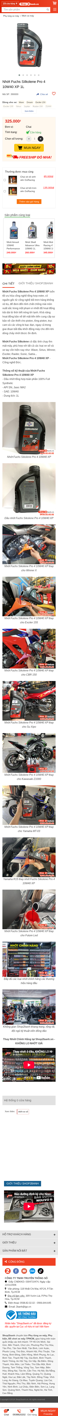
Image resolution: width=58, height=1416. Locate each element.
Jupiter (27, 106)
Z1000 (48, 106)
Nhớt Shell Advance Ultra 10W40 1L (32, 245)
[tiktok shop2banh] (41, 1270)
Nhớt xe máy (28, 16)
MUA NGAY (32, 147)
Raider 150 (38, 106)
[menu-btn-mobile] (54, 9)
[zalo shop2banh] (32, 1270)
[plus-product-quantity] (40, 139)
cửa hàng (9, 3)
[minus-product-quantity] (29, 139)
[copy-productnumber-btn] (42, 94)
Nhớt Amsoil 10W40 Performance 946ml (13, 245)
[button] (19, 75)
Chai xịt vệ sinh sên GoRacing (28, 178)
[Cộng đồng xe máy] (8, 1270)
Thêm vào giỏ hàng (29, 201)
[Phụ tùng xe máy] (29, 4)
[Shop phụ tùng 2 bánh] (16, 1270)
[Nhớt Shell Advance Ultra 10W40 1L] (32, 230)
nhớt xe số (23, 1112)
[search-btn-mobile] (47, 9)
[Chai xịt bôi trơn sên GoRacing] (13, 191)
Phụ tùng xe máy (11, 16)
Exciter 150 (40, 102)
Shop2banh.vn (21, 1399)
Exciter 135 (8, 106)
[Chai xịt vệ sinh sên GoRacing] (13, 180)
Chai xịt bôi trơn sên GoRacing (28, 189)
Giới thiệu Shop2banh (36, 283)
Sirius (18, 106)
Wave (21, 102)
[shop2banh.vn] (24, 1270)
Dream (30, 102)
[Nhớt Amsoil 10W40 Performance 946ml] (14, 230)
